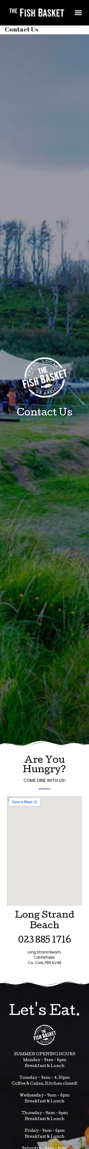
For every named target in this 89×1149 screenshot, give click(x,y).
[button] (78, 12)
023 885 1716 (44, 940)
